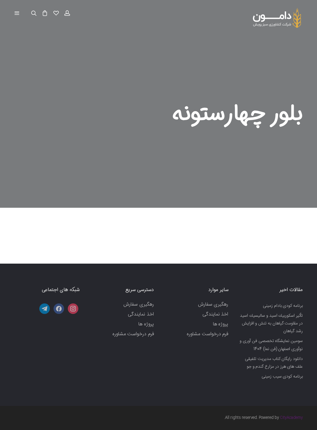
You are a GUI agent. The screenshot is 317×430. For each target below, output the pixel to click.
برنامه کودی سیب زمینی (282, 376)
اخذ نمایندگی (215, 314)
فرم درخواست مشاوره (207, 334)
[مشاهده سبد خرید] (45, 13)
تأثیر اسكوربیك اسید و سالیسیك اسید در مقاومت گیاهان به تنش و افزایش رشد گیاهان (271, 323)
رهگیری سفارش (213, 304)
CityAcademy (291, 418)
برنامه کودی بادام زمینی (283, 306)
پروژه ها (220, 324)
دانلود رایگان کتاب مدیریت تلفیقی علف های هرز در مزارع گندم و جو (274, 362)
